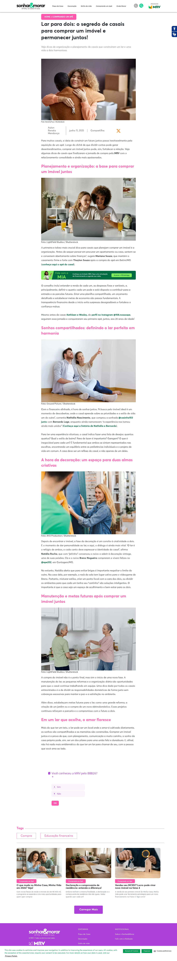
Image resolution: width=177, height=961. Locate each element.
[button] (162, 951)
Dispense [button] (147, 951)
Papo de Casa (57, 6)
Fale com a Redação (124, 939)
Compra (26, 835)
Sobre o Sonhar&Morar (124, 934)
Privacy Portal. (11, 956)
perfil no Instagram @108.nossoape (111, 315)
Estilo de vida (86, 6)
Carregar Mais (88, 909)
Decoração (72, 6)
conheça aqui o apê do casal (58, 264)
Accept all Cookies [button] (131, 951)
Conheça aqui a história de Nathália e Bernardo (89, 426)
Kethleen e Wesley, (77, 315)
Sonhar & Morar (31, 4)
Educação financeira (58, 835)
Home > (48, 17)
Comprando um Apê (104, 6)
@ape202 (46, 562)
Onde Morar (121, 6)
